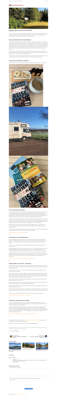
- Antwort (19, 358)
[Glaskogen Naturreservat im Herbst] (42, 346)
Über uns (26, 394)
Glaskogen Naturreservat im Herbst (41, 350)
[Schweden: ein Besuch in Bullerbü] (28, 345)
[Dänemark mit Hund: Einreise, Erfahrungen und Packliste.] (11, 336)
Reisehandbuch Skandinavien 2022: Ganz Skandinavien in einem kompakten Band (21, 258)
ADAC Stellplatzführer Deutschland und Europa (32, 320)
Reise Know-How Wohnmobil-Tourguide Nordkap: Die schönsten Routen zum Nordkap (22, 313)
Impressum (17, 394)
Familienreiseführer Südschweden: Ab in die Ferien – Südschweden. (19, 295)
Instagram (11, 33)
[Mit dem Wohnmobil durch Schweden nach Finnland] (15, 346)
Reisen (11, 31)
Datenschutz (20, 394)
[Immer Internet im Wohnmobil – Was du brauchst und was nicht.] (46, 336)
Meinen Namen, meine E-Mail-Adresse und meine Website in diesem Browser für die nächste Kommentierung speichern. (25, 378)
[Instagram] (45, 1)
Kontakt (23, 394)
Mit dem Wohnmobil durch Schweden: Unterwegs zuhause (18, 232)
